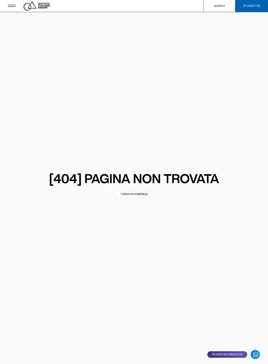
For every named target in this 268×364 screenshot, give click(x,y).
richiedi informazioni (227, 354)
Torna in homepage (134, 194)
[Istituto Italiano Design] (37, 6)
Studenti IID (251, 6)
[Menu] (12, 6)
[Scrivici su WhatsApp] (255, 354)
